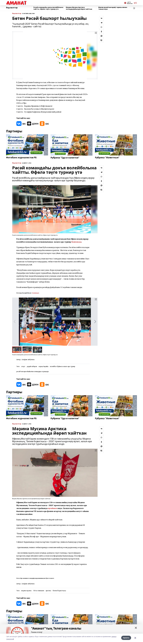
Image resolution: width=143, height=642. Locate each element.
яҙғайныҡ (52, 508)
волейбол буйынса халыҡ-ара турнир (62, 366)
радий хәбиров (32, 366)
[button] (95, 321)
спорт (23, 366)
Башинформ (35, 293)
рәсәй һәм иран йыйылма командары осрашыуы (32, 371)
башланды (76, 242)
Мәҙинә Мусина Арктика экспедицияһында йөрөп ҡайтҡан (79, 8)
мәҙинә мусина (26, 591)
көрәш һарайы (43, 366)
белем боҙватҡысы (59, 591)
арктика (48, 591)
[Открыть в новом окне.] (21, 123)
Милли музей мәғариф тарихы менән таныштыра (112, 8)
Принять (126, 638)
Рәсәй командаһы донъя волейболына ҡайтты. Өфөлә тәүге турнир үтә (48, 8)
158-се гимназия (38, 591)
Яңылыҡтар (11, 8)
